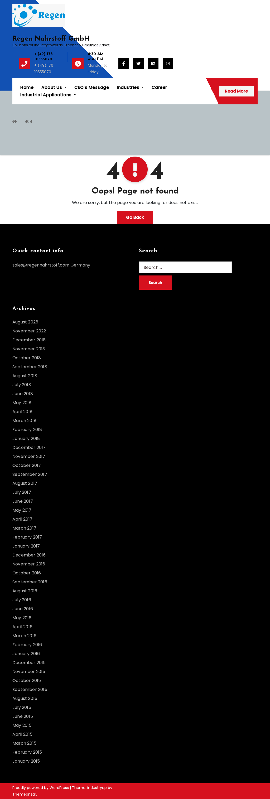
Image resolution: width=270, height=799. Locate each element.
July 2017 (21, 492)
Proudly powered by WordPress (41, 787)
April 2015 (22, 734)
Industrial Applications (46, 95)
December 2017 (29, 447)
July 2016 (21, 600)
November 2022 (29, 331)
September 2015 (29, 689)
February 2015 (27, 752)
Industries (129, 87)
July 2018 (21, 385)
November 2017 (28, 456)
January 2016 (26, 654)
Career (159, 87)
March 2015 (24, 743)
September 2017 (29, 474)
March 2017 (24, 528)
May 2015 (22, 725)
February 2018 (27, 430)
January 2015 (26, 761)
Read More (236, 91)
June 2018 (22, 394)
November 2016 (28, 564)
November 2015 (28, 672)
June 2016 (22, 609)
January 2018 (26, 438)
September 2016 (29, 582)
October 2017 (26, 465)
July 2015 (21, 707)
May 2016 (22, 618)
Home (26, 87)
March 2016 (24, 636)
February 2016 (27, 645)
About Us (52, 87)
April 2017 (22, 519)
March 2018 (24, 421)
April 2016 (22, 627)
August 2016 (24, 591)
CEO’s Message (91, 87)
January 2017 (26, 546)
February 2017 (27, 537)
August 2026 (25, 322)
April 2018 (22, 412)
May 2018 (22, 403)
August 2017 (24, 483)
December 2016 (29, 555)
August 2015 (24, 698)
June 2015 (22, 716)
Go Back (135, 217)
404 (28, 121)
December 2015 (29, 663)
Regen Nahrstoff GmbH (50, 38)
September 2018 (29, 367)
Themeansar (24, 794)
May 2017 (22, 510)
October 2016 (26, 573)
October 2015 (26, 680)
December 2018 (29, 340)
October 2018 (26, 358)
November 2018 (28, 349)
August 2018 (24, 376)
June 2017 (22, 501)
